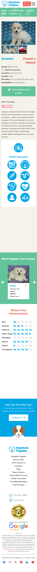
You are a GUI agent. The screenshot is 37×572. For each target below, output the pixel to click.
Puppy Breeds (17, 10)
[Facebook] (4, 562)
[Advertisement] (18, 228)
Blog (19, 469)
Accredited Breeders (18, 481)
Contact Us (17, 417)
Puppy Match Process (19, 475)
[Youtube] (33, 562)
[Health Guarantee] (18, 147)
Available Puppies (18, 456)
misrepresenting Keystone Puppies (11, 549)
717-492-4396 (20, 495)
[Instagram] (10, 562)
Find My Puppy (18, 485)
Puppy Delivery (18, 472)
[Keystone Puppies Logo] (18, 449)
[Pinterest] (21, 562)
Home (4, 10)
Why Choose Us (18, 463)
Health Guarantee (18, 478)
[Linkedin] (27, 562)
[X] (16, 562)
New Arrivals (18, 459)
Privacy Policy (30, 558)
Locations (18, 466)
